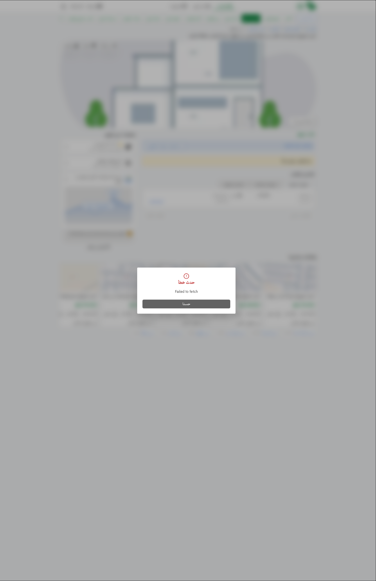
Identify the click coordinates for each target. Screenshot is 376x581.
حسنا (186, 304)
